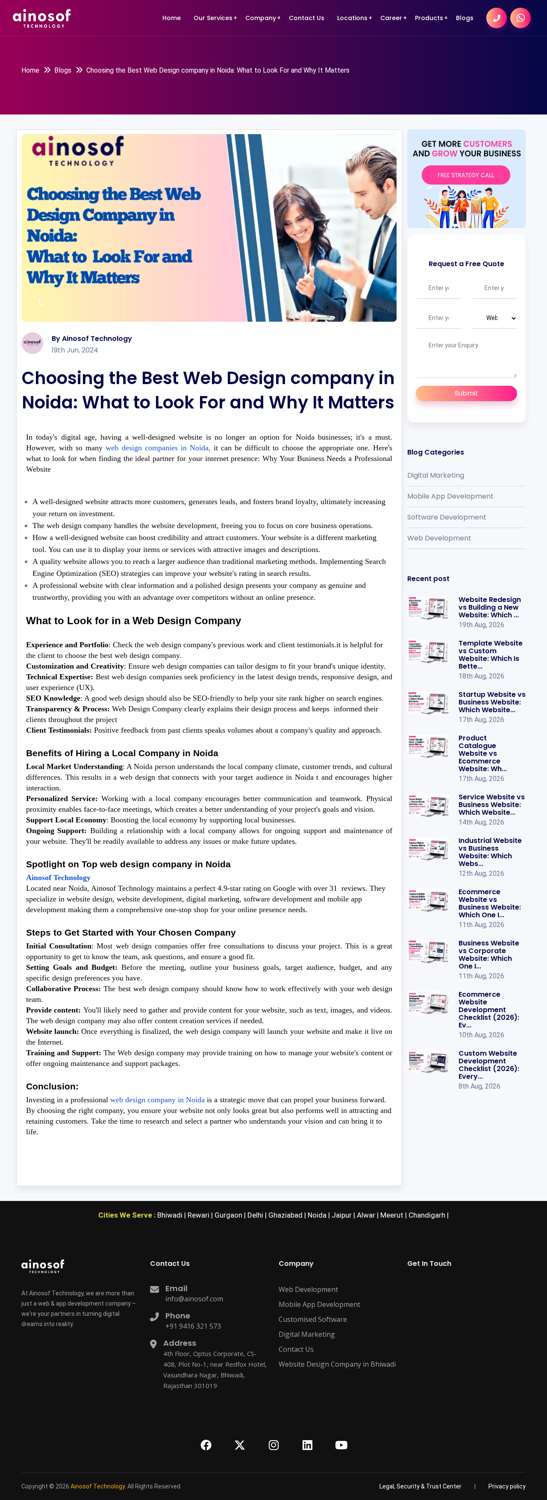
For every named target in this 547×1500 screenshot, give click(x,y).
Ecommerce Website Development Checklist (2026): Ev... (489, 1009)
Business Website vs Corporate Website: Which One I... (489, 954)
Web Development (439, 538)
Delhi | (257, 1215)
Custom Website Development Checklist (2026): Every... (489, 1064)
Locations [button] (352, 18)
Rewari (352, 82)
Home (171, 18)
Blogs (464, 18)
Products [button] (429, 18)
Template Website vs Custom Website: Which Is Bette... (491, 654)
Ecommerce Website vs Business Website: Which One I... (490, 903)
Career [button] (391, 18)
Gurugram (356, 58)
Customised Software (313, 1319)
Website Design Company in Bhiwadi (337, 1364)
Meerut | (394, 1215)
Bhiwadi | (172, 1215)
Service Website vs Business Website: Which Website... (492, 804)
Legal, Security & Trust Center (284, 59)
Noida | (320, 1215)
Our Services (213, 18)
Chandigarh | (429, 1215)
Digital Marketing (435, 475)
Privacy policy (507, 1486)
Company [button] (260, 18)
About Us (262, 41)
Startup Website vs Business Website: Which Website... (492, 702)
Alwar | (368, 1215)
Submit (466, 393)
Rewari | (201, 1215)
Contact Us (306, 18)
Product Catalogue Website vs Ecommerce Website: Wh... (483, 753)
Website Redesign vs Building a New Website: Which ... (490, 607)
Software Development (446, 517)
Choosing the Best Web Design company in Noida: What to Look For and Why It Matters (218, 70)
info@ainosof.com (194, 1298)
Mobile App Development (450, 496)
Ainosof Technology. (98, 1486)
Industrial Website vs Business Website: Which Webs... (490, 852)
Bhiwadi (352, 44)
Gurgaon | (231, 1215)
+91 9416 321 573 (193, 1326)
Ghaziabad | (288, 1215)
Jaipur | (344, 1215)
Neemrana (357, 70)
